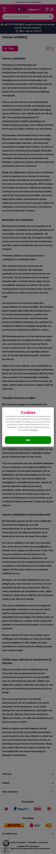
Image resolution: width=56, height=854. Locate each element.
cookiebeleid (11, 427)
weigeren (34, 430)
